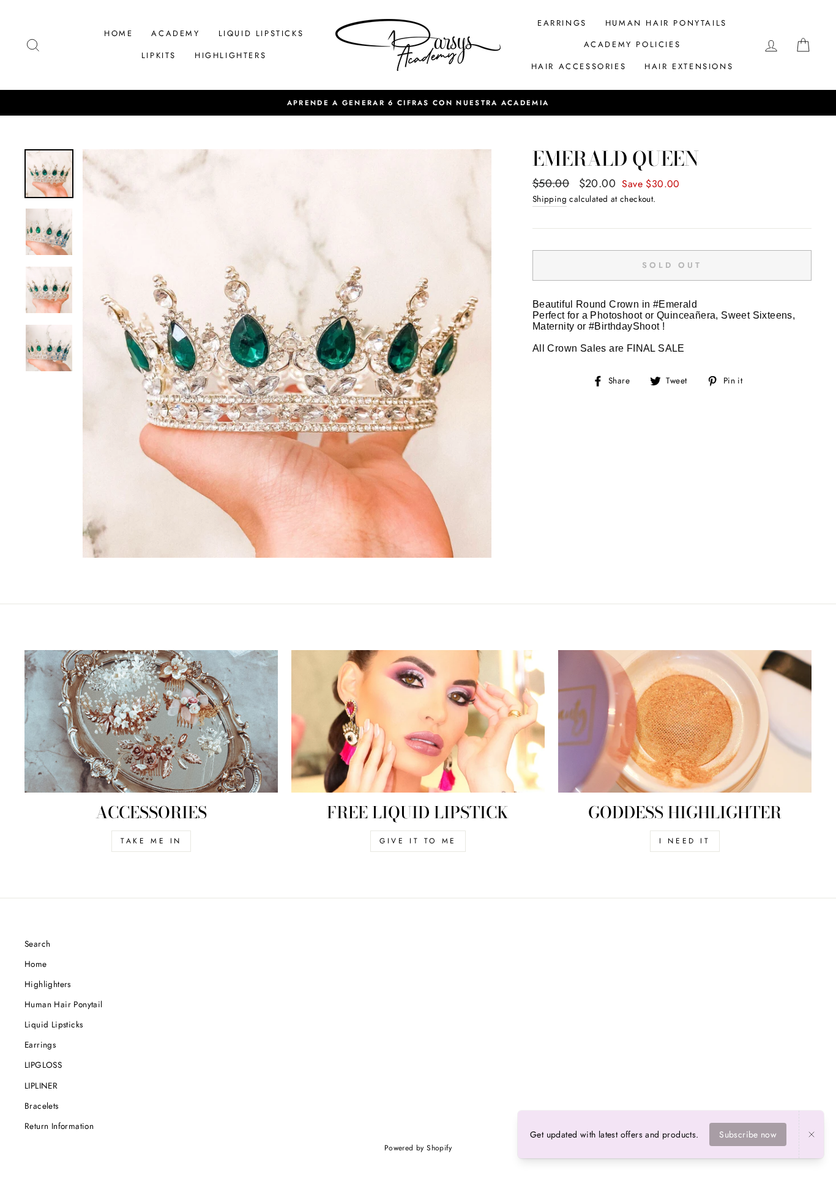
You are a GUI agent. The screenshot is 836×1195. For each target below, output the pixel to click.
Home (35, 964)
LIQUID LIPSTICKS (261, 33)
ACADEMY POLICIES (632, 44)
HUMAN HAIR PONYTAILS (666, 23)
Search (37, 944)
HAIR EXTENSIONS (688, 66)
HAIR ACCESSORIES (579, 66)
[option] (418, 102)
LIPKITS (158, 55)
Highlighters (47, 984)
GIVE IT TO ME (418, 840)
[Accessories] (151, 721)
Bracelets (41, 1106)
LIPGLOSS (43, 1065)
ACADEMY (175, 33)
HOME (118, 33)
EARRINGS (562, 23)
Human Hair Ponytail (63, 1004)
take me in (151, 840)
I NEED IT (684, 840)
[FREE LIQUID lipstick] (418, 721)
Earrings (40, 1044)
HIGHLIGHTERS (230, 55)
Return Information (59, 1126)
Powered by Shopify (418, 1147)
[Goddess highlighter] (685, 721)
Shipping (549, 199)
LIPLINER (41, 1085)
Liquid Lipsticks (53, 1024)
